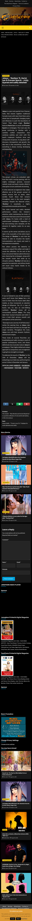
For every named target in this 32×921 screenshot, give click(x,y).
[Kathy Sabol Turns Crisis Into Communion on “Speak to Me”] (16, 883)
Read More (24, 918)
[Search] (30, 27)
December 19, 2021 (14, 85)
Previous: (16, 415)
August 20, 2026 (14, 838)
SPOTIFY (26, 368)
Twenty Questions (7, 860)
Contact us (24, 1)
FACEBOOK (26, 365)
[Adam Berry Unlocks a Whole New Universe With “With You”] (16, 822)
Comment (5, 539)
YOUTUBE (18, 368)
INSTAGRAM (8, 368)
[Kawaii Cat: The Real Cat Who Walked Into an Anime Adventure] (16, 761)
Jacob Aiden (6, 461)
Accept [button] (12, 918)
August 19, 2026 (13, 868)
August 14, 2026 (13, 520)
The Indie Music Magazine (10, 3)
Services (11, 1)
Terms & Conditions (23, 3)
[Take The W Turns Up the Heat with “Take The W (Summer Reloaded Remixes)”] (16, 475)
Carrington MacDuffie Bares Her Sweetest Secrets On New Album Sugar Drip (14, 458)
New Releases (6, 75)
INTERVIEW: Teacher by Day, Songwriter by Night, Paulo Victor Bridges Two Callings (15, 865)
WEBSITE (17, 365)
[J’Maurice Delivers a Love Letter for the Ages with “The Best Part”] (16, 504)
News (4, 769)
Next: (15, 423)
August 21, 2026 (14, 461)
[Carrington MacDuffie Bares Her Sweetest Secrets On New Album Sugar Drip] (16, 445)
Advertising (17, 1)
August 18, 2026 (13, 899)
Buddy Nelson (7, 838)
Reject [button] (18, 918)
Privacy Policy (16, 6)
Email (19, 562)
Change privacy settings (8, 744)
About (6, 1)
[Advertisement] (16, 56)
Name (4, 562)
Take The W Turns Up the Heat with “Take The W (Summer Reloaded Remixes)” (15, 488)
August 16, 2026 (13, 491)
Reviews (4, 830)
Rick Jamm (6, 85)
